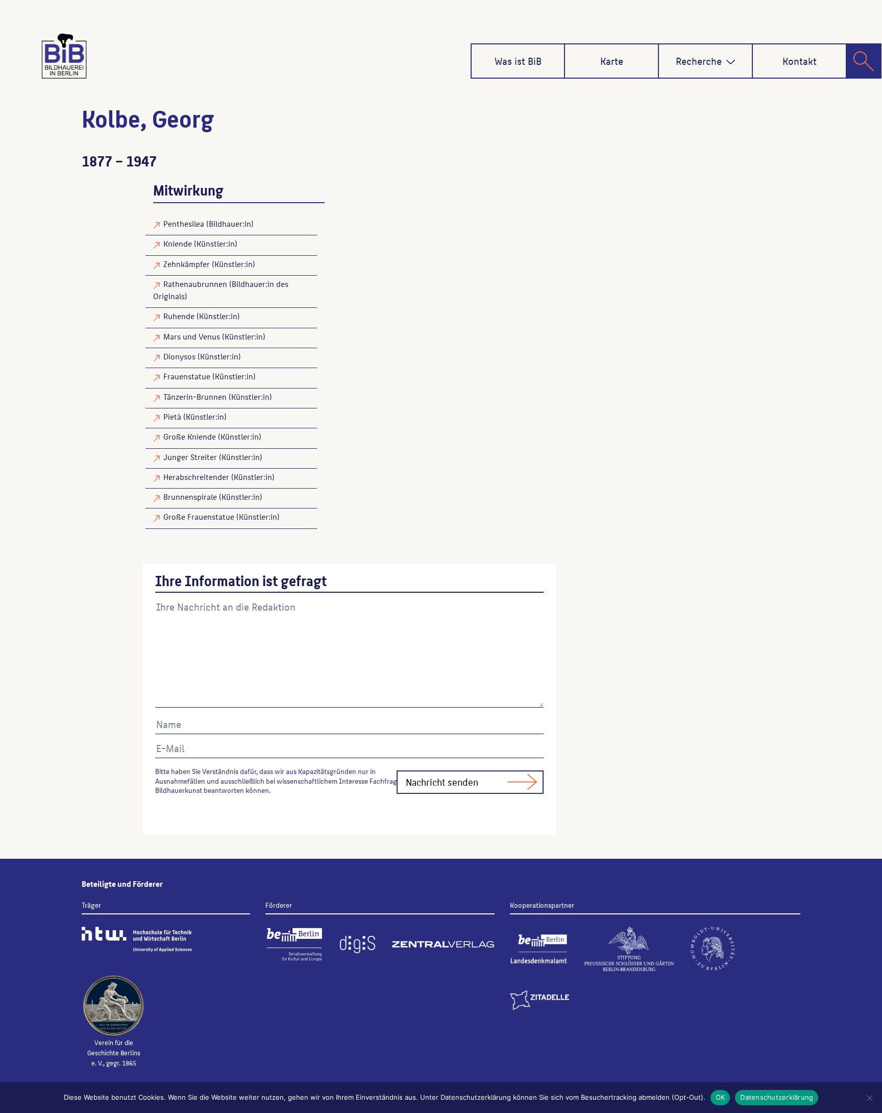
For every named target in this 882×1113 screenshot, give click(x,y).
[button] (731, 62)
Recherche (699, 60)
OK (720, 1097)
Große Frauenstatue (198, 516)
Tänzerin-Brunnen (195, 396)
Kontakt (799, 60)
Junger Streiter (190, 456)
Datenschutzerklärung (776, 1097)
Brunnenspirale (190, 496)
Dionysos (179, 356)
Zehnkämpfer (186, 263)
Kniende (177, 243)
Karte (611, 60)
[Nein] (869, 1098)
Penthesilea (183, 223)
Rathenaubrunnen (195, 283)
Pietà (172, 416)
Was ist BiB (518, 60)
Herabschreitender (196, 476)
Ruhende (178, 315)
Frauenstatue (186, 376)
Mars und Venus (191, 336)
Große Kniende (189, 436)
